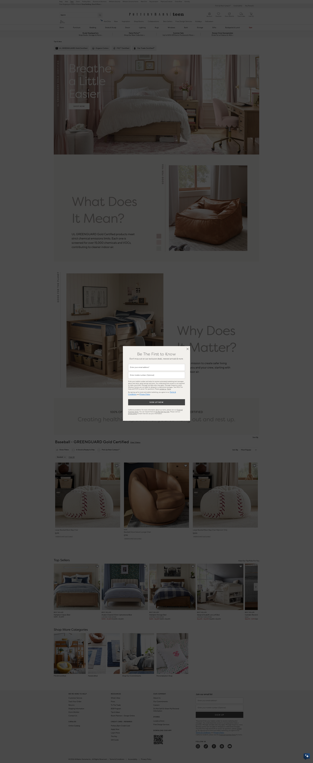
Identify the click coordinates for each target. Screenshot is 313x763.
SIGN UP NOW (157, 402)
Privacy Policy (145, 394)
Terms (169, 389)
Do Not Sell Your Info (162, 412)
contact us (163, 389)
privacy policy (132, 414)
